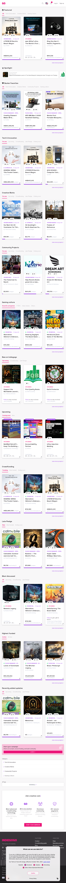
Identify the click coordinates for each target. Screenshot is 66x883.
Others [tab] (33, 306)
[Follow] (5, 383)
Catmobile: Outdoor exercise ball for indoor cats (11, 556)
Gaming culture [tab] (44, 86)
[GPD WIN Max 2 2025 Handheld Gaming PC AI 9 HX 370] (33, 100)
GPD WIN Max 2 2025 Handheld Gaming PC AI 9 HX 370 (33, 117)
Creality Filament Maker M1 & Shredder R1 (10, 117)
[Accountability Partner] (33, 429)
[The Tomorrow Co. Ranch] (11, 264)
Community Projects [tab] (33, 86)
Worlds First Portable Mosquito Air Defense (54, 117)
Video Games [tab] (26, 306)
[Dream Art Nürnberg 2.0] (54, 264)
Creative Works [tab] (21, 13)
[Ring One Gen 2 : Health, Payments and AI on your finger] (54, 26)
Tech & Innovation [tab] (11, 13)
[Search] (43, 3)
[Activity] (51, 3)
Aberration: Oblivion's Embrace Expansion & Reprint (11, 337)
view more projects (57, 62)
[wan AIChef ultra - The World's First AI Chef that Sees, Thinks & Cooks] (33, 26)
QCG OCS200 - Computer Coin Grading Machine (53, 172)
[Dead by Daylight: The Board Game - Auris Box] (33, 319)
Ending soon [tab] (37, 141)
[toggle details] (20, 59)
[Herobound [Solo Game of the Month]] (54, 319)
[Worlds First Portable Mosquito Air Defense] (54, 100)
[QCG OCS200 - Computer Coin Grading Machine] (54, 155)
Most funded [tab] (13, 470)
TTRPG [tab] (18, 306)
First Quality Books (32, 389)
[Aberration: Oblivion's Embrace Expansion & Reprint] (11, 319)
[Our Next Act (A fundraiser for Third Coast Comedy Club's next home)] (11, 210)
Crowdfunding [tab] (20, 141)
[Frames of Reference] (54, 210)
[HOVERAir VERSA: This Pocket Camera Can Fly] (11, 155)
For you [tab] (4, 141)
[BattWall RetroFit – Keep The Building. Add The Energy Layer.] (11, 429)
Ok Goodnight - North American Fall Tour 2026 (32, 227)
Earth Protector (53, 389)
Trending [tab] (5, 470)
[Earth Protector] (54, 374)
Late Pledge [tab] (28, 141)
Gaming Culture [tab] (32, 13)
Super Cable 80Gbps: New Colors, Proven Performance (54, 556)
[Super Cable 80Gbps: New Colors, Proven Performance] (54, 538)
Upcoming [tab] (11, 141)
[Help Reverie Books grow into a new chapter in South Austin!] (33, 264)
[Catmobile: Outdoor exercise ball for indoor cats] (11, 538)
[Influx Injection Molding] (54, 429)
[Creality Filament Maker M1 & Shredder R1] (11, 100)
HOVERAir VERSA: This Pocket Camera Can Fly (11, 172)
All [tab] (3, 13)
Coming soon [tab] (6, 415)
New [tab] (13, 415)
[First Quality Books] (33, 374)
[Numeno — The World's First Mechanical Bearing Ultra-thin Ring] (33, 538)
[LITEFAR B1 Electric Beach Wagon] (11, 26)
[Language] (47, 3)
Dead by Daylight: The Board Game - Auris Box (32, 337)
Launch (32, 752)
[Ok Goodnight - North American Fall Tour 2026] (33, 210)
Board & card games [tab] (8, 306)
